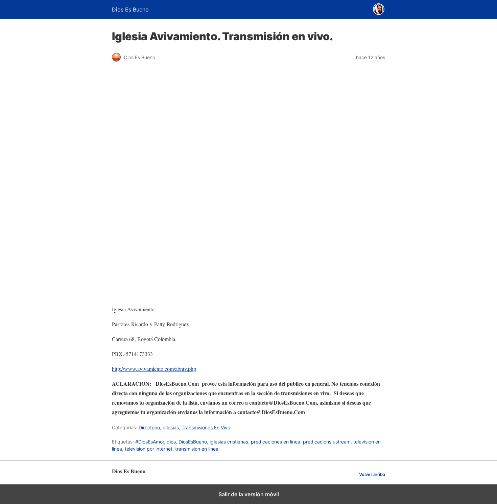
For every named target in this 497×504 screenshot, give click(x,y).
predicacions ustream (327, 442)
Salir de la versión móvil (248, 494)
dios (171, 442)
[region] (248, 245)
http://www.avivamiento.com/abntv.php (154, 368)
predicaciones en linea (275, 442)
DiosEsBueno (193, 442)
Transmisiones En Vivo (206, 427)
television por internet (148, 449)
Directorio (149, 427)
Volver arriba (372, 474)
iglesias (171, 427)
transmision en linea (196, 449)
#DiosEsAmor (149, 442)
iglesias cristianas (229, 442)
